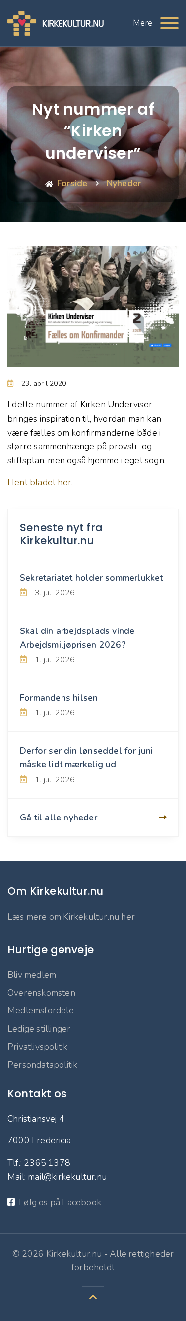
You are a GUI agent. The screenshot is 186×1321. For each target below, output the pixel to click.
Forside (72, 183)
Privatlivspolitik (37, 1047)
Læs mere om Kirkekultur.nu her (71, 917)
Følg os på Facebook (60, 1202)
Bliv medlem (31, 975)
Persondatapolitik (42, 1064)
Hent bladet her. (40, 482)
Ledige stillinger (38, 1029)
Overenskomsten (41, 993)
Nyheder (124, 183)
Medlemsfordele (40, 1010)
